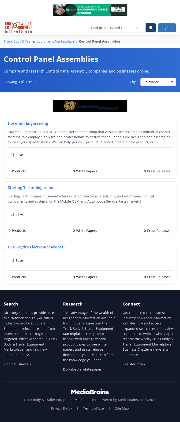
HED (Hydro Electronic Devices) (36, 247)
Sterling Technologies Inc (31, 187)
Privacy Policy (61, 408)
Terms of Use (93, 408)
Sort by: (131, 82)
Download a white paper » (83, 369)
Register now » (134, 364)
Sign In (167, 27)
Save (19, 155)
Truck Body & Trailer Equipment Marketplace (39, 41)
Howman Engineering (28, 123)
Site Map (122, 408)
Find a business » (17, 364)
